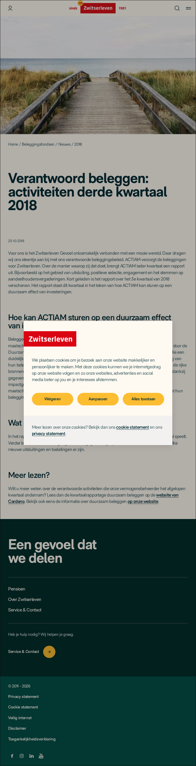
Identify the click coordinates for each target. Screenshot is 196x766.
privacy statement (48, 433)
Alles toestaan (143, 398)
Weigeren (52, 398)
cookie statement (132, 427)
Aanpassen (98, 398)
